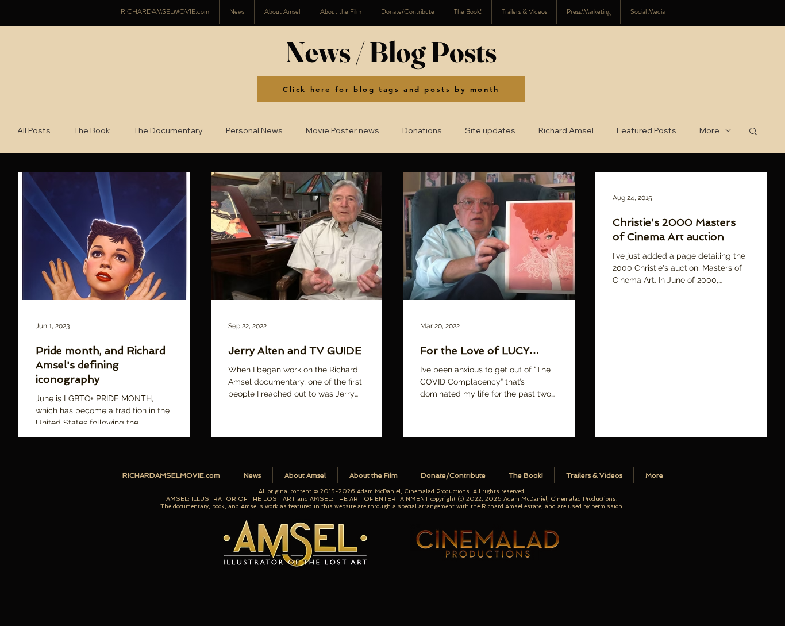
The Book (92, 131)
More (709, 131)
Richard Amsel (566, 131)
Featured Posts (646, 131)
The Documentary (168, 131)
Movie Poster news (342, 131)
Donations (422, 131)
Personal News (254, 131)
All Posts (34, 131)
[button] (647, 12)
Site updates (490, 131)
